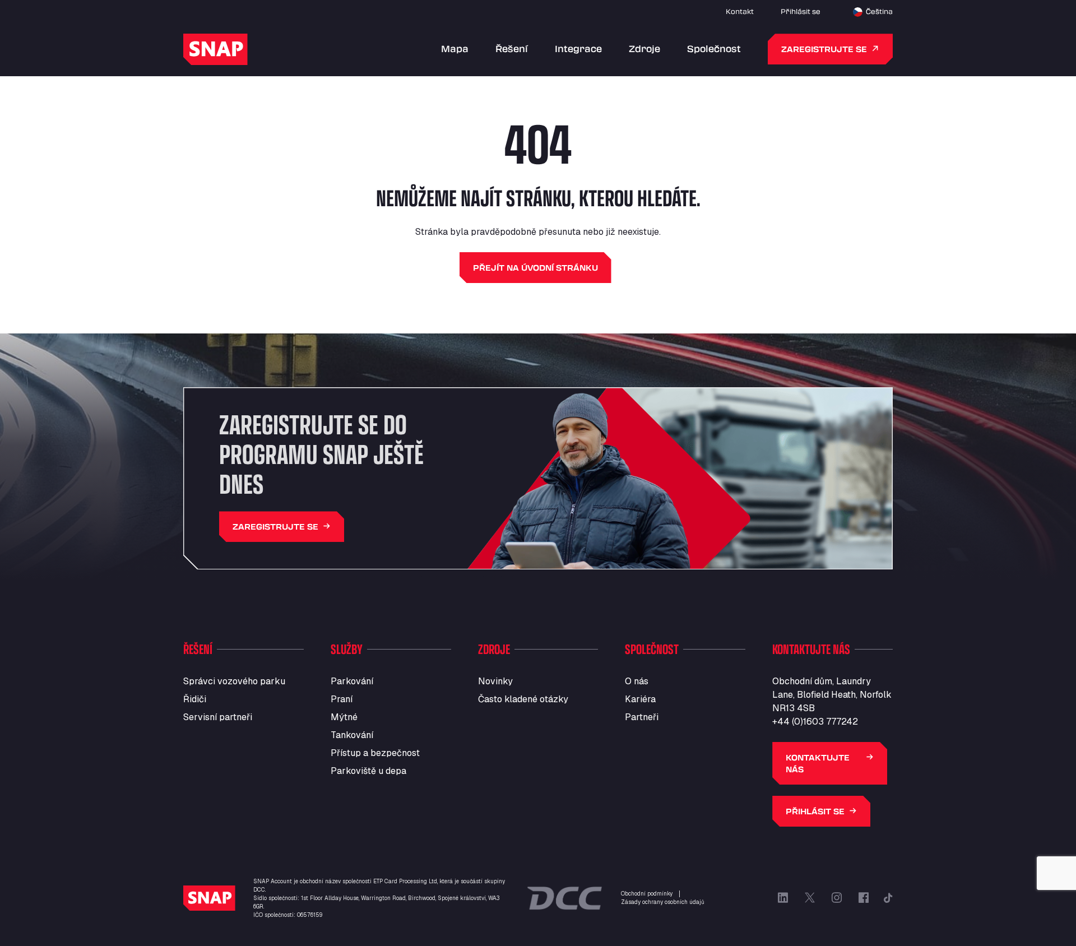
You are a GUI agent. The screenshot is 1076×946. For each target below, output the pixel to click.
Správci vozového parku (234, 681)
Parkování (352, 681)
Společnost (714, 48)
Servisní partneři (217, 717)
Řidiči (194, 699)
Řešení (511, 48)
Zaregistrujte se (824, 49)
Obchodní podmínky (646, 893)
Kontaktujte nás (818, 763)
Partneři (641, 717)
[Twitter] (810, 898)
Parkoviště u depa (368, 771)
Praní (342, 699)
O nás (636, 681)
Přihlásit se (800, 11)
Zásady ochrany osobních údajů (662, 902)
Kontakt (740, 11)
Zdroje (644, 48)
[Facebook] (863, 898)
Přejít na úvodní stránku (535, 267)
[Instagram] (836, 898)
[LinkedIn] (783, 898)
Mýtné (344, 717)
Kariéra (640, 699)
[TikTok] (888, 898)
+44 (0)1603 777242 (815, 721)
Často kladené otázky (523, 699)
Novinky (495, 681)
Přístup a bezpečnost (375, 753)
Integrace (578, 48)
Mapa (455, 48)
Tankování (352, 735)
